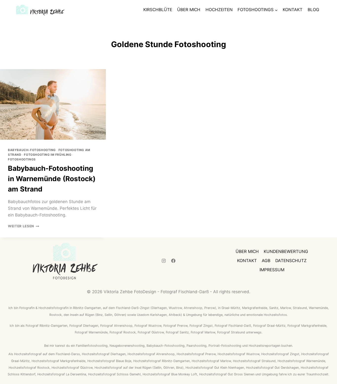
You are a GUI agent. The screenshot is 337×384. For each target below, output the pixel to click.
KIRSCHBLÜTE (157, 9)
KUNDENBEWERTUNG (286, 251)
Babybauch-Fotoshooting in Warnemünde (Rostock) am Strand (51, 178)
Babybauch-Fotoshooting (32, 150)
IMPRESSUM (272, 269)
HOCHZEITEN (219, 9)
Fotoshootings (22, 159)
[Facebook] (173, 261)
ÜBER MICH (188, 9)
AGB (266, 260)
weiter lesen (23, 226)
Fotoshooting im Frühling (47, 154)
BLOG (313, 9)
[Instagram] (163, 261)
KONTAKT (292, 9)
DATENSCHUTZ (291, 260)
